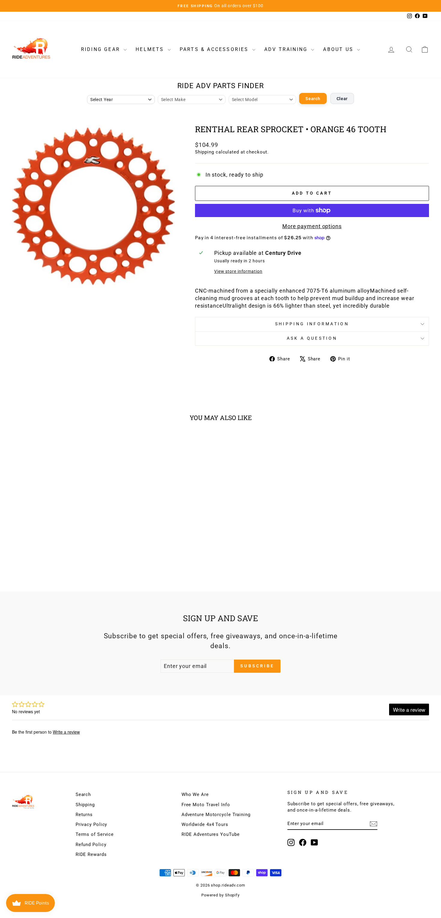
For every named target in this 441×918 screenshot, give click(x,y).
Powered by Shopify (220, 895)
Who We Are (195, 794)
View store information (238, 271)
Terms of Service (95, 834)
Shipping (204, 152)
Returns (84, 814)
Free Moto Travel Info (206, 804)
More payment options (312, 226)
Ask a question (312, 338)
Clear (342, 98)
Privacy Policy (91, 824)
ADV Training (287, 49)
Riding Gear (101, 49)
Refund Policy (91, 844)
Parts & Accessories (215, 49)
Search (312, 98)
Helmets (151, 49)
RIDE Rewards (91, 854)
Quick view (62, 528)
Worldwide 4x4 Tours (205, 824)
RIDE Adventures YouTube (211, 834)
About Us (339, 49)
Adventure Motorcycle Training (216, 814)
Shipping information (312, 323)
